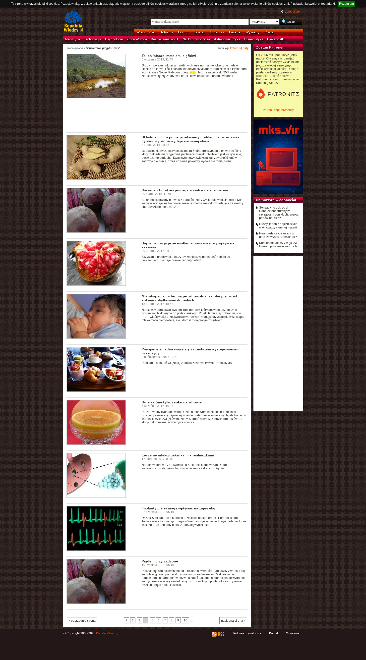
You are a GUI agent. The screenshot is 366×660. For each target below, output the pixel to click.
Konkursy (216, 32)
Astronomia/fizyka (227, 39)
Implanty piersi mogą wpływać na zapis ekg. (179, 508)
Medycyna (72, 39)
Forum (183, 32)
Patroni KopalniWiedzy (278, 110)
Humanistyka (253, 39)
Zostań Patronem (270, 47)
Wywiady (252, 32)
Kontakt (274, 633)
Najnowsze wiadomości (276, 200)
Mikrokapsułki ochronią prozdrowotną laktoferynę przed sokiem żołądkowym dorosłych (189, 298)
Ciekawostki (276, 39)
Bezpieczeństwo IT (165, 39)
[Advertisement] (157, 118)
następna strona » (233, 620)
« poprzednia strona (82, 620)
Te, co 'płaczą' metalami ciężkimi (169, 56)
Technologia (92, 39)
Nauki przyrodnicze (196, 39)
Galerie (235, 32)
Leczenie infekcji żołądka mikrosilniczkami (178, 455)
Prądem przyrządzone (160, 561)
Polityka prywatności (247, 633)
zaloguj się (292, 11)
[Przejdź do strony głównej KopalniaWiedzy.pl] (73, 22)
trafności (235, 48)
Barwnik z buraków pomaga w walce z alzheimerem (185, 190)
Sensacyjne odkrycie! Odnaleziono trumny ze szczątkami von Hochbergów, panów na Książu (279, 213)
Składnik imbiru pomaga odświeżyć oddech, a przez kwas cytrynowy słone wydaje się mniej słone (190, 139)
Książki (198, 32)
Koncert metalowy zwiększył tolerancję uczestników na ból (279, 244)
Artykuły (167, 32)
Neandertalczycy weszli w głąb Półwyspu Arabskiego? (278, 235)
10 (185, 620)
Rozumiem (346, 3)
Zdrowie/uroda (137, 39)
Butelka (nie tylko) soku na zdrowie (172, 402)
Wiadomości (146, 32)
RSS (221, 634)
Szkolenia (293, 633)
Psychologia (114, 39)
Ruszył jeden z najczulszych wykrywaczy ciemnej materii (278, 225)
